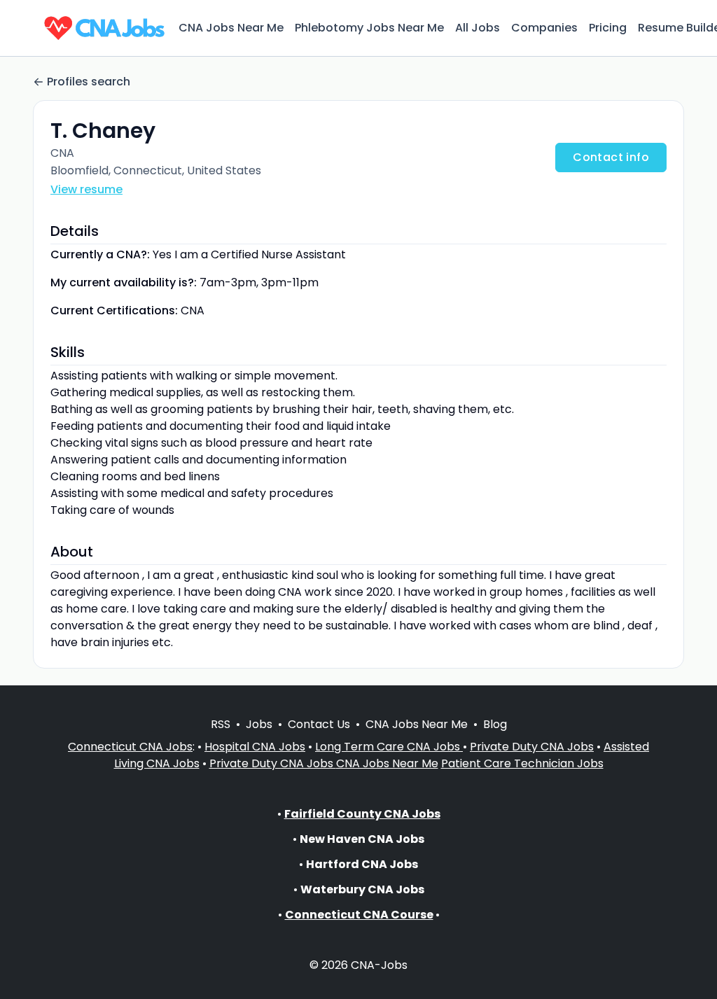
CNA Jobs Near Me (231, 28)
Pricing (608, 28)
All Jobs (477, 28)
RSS (220, 724)
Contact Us (319, 724)
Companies (544, 28)
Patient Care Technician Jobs (522, 763)
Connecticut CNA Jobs (130, 747)
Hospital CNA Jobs (254, 747)
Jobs (259, 724)
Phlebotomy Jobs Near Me (369, 28)
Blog (495, 724)
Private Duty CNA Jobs (532, 747)
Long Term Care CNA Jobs (389, 747)
